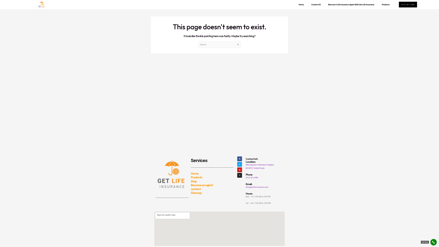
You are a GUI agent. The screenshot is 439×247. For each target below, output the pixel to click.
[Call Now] (433, 242)
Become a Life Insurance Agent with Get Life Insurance (351, 4)
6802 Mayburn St (253, 165)
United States (259, 168)
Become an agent (202, 185)
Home (301, 4)
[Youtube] (239, 169)
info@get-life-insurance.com (257, 187)
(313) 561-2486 (252, 178)
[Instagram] (239, 175)
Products (385, 4)
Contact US (316, 4)
